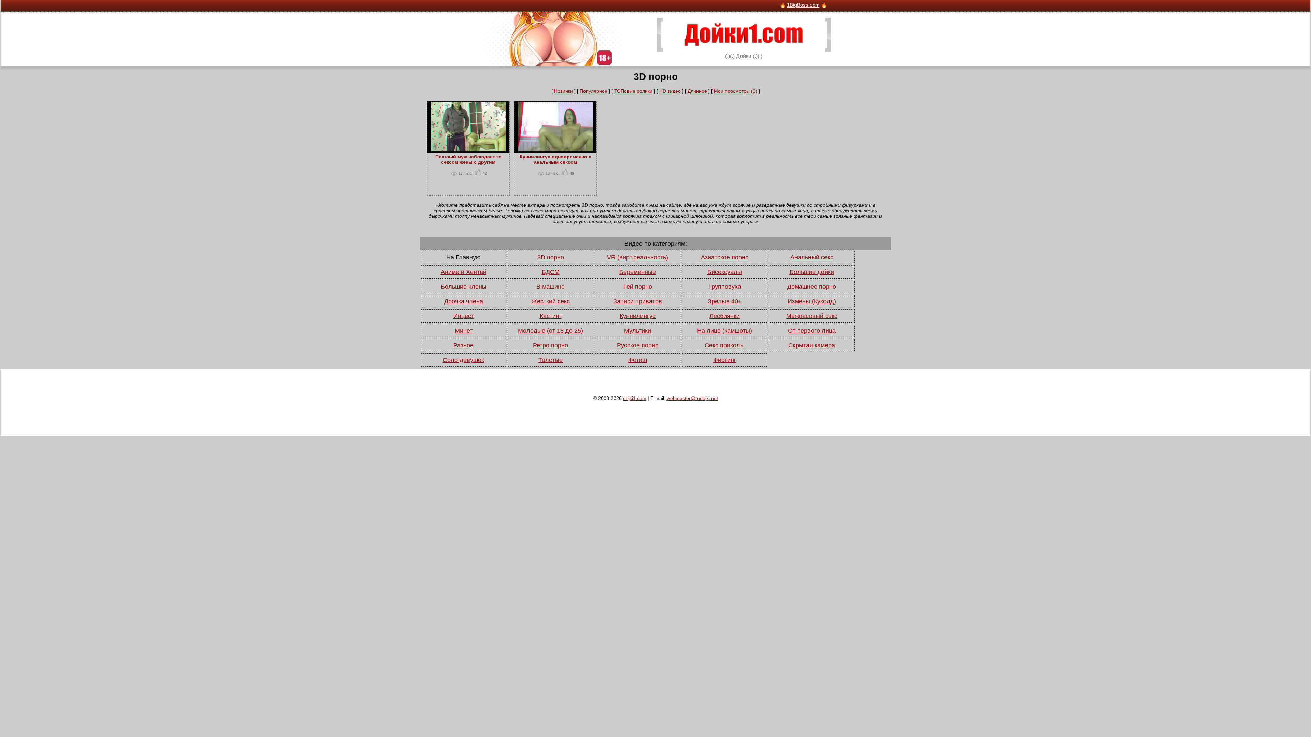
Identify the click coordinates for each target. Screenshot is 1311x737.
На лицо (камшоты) (724, 330)
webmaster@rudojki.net (692, 398)
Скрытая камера (811, 345)
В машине (550, 286)
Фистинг (724, 360)
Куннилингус (638, 316)
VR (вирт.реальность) (637, 257)
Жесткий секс (550, 301)
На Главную (463, 257)
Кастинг (551, 316)
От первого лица (812, 330)
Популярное (593, 91)
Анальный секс (811, 257)
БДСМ (551, 272)
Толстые (550, 360)
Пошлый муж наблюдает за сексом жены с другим (468, 159)
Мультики (637, 330)
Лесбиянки (724, 316)
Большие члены (464, 286)
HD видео (670, 91)
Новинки (563, 91)
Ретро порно (550, 345)
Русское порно (638, 345)
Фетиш (637, 360)
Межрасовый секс (811, 316)
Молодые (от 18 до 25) (550, 330)
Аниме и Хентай (464, 272)
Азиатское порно (725, 257)
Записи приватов (637, 301)
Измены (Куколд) (812, 301)
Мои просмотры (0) (735, 91)
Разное (463, 345)
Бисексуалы (724, 272)
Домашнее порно (811, 286)
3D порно (550, 257)
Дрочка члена (463, 301)
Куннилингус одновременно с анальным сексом (555, 159)
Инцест (463, 316)
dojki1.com (634, 398)
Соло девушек (463, 360)
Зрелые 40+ (725, 301)
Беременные (637, 272)
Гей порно (637, 286)
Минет (464, 330)
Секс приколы (725, 345)
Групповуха (724, 286)
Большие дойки (812, 272)
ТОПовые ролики (633, 91)
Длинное (697, 91)
